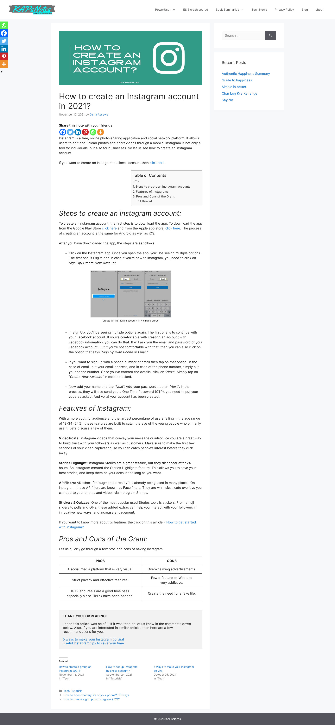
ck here (111, 228)
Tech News (259, 9)
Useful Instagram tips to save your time (93, 643)
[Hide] (1, 71)
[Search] (270, 35)
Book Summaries (227, 9)
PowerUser (163, 9)
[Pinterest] (85, 132)
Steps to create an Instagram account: (162, 186)
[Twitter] (70, 132)
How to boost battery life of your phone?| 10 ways (96, 695)
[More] (100, 132)
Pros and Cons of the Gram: (155, 196)
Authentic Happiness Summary (246, 74)
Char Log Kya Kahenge (239, 93)
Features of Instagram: (152, 191)
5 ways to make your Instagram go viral (94, 639)
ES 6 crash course (195, 9)
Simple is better (234, 87)
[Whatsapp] (93, 132)
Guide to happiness (237, 80)
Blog (305, 9)
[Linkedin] (77, 132)
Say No (227, 100)
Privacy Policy (284, 9)
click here (157, 163)
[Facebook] (62, 132)
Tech (66, 690)
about (319, 9)
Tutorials (76, 690)
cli (103, 228)
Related (147, 201)
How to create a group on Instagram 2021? (91, 699)
